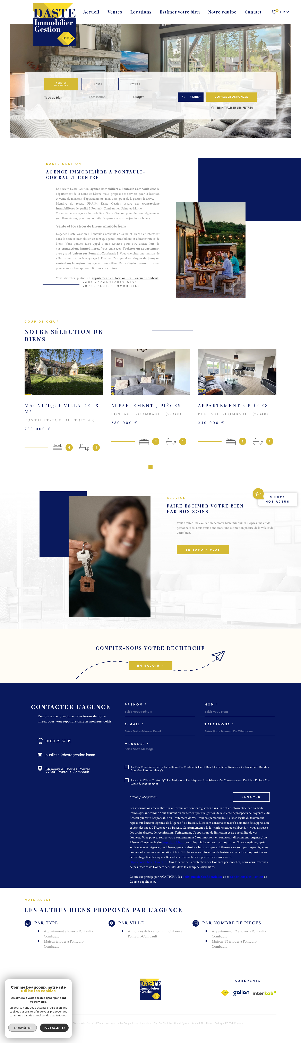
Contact (253, 12)
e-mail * (134, 724)
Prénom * (136, 704)
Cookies (238, 1023)
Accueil (91, 12)
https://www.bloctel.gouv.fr (148, 862)
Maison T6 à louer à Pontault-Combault (234, 944)
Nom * (211, 704)
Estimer (135, 84)
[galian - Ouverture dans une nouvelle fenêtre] (241, 993)
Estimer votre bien (180, 12)
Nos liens (206, 1023)
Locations (141, 12)
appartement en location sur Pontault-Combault (125, 278)
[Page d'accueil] (54, 24)
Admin (195, 1023)
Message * (137, 744)
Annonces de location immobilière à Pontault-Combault (155, 934)
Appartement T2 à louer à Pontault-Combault (239, 934)
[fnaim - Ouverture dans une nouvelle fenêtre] (225, 993)
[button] (150, 467)
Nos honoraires (142, 1023)
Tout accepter (54, 1027)
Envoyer (251, 797)
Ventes (115, 12)
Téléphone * (219, 724)
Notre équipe (222, 12)
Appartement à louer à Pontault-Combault (68, 934)
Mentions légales (179, 1023)
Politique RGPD (223, 1023)
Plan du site (160, 1023)
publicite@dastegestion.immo (70, 755)
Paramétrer (22, 1027)
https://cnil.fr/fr (173, 842)
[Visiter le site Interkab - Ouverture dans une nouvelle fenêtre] (264, 993)
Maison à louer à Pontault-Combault (64, 944)
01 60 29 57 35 (58, 741)
